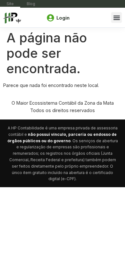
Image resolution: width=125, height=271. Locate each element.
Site (10, 3)
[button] (116, 17)
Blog (31, 3)
